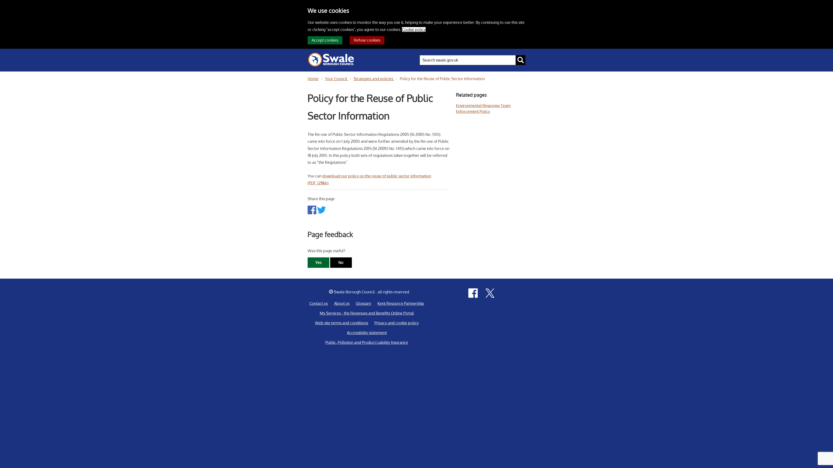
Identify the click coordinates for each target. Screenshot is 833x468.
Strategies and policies (374, 78)
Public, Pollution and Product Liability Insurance (366, 342)
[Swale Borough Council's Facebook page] (473, 292)
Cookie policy (414, 29)
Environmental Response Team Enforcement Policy (483, 108)
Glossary (363, 303)
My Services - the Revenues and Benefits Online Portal (367, 313)
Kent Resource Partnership (400, 303)
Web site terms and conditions (341, 322)
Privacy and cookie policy (396, 322)
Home (313, 78)
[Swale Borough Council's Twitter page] (490, 292)
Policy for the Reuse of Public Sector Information (442, 78)
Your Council (336, 78)
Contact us (318, 303)
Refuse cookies (367, 40)
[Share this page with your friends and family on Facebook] (312, 209)
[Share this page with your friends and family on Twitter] (321, 209)
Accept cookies (325, 40)
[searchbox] (468, 60)
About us (341, 303)
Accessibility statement (367, 332)
